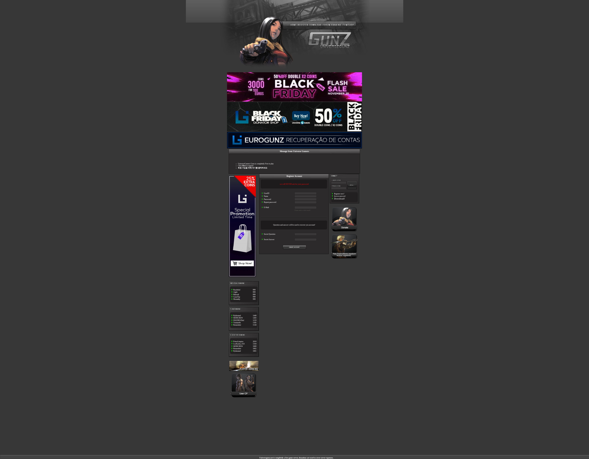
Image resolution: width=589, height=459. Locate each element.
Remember (237, 325)
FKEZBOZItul (238, 320)
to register (248, 166)
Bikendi (236, 295)
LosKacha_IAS (239, 344)
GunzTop (236, 297)
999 (254, 290)
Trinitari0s (237, 323)
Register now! (339, 194)
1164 (254, 344)
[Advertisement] (344, 272)
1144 (254, 325)
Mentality (236, 299)
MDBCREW (238, 318)
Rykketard (237, 316)
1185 (254, 323)
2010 (254, 342)
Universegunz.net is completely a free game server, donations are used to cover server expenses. (296, 458)
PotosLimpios (238, 342)
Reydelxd (236, 290)
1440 (254, 316)
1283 (254, 318)
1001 (254, 351)
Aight (235, 292)
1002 (254, 349)
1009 (254, 346)
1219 (254, 320)
